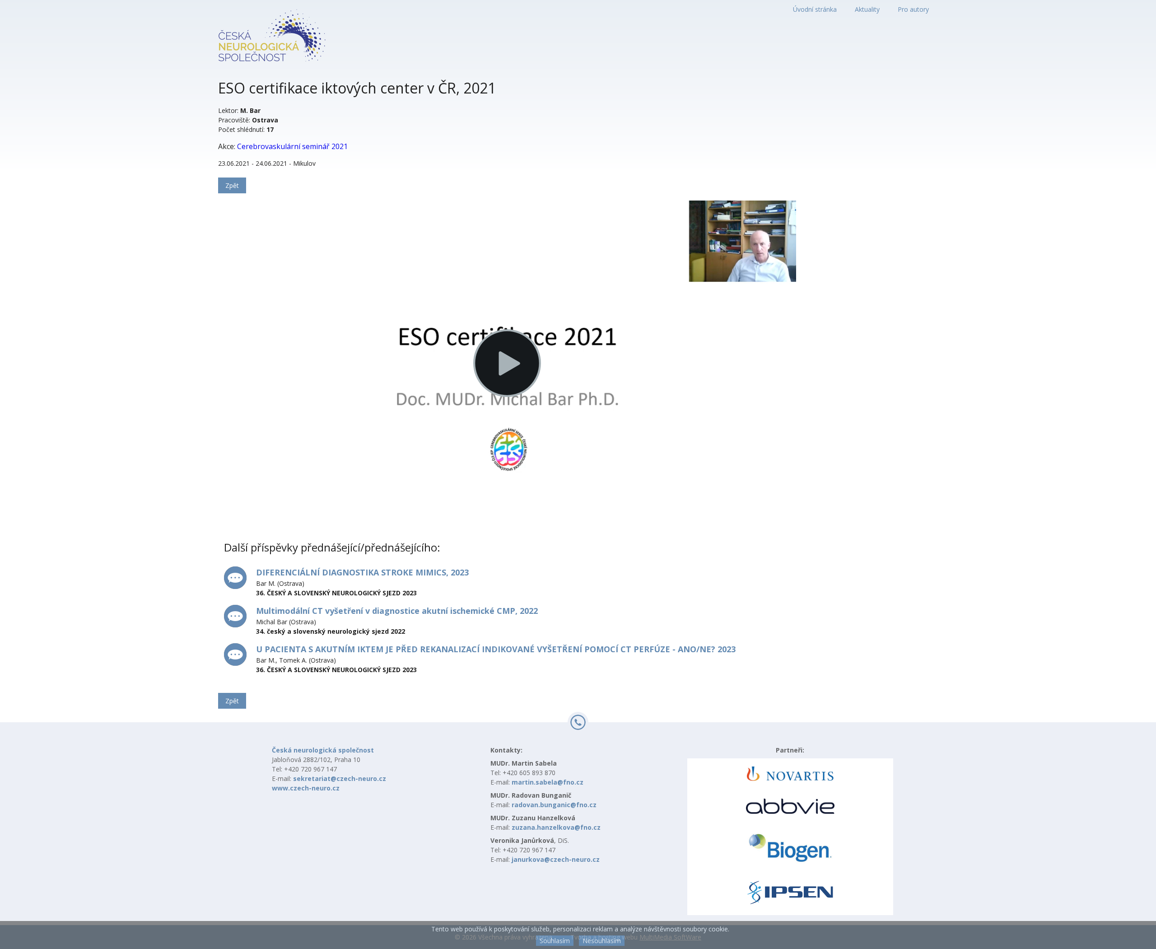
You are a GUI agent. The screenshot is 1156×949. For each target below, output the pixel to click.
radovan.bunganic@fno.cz (554, 804)
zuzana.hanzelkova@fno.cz (556, 827)
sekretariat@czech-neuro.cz (339, 778)
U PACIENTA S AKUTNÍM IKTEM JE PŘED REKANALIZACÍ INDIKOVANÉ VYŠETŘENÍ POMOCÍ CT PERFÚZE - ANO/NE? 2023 (496, 649)
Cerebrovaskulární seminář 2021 (292, 146)
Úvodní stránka (815, 9)
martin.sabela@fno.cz (547, 782)
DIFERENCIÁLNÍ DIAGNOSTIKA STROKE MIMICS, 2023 (362, 572)
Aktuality (867, 9)
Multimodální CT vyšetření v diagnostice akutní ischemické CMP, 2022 (397, 610)
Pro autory (913, 9)
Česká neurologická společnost (323, 750)
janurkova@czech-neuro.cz (556, 859)
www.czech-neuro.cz (306, 788)
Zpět (232, 185)
